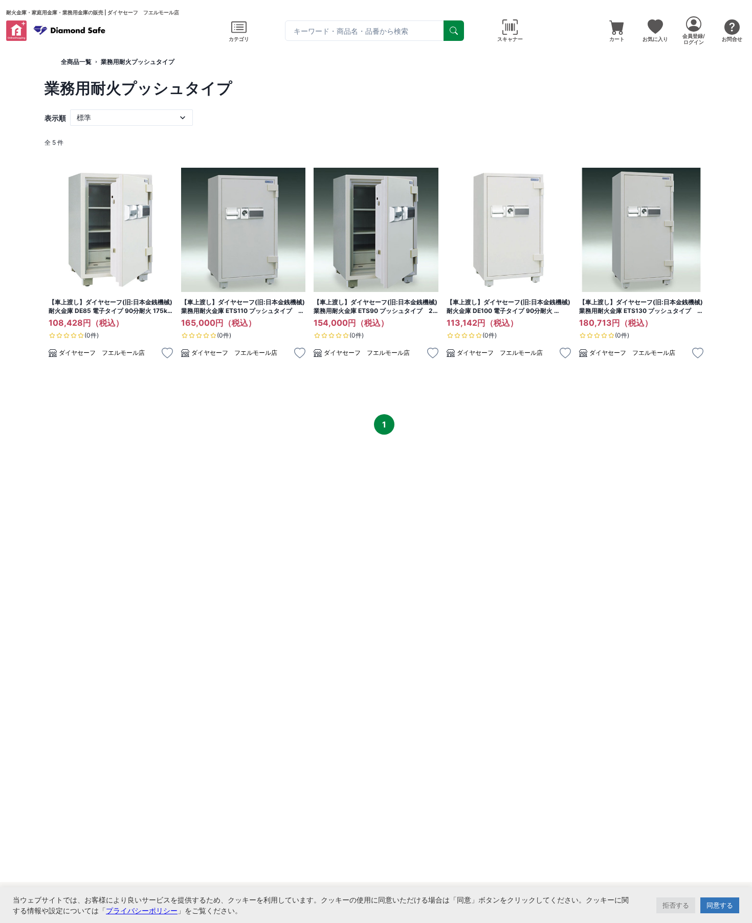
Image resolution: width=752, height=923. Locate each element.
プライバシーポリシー (142, 910)
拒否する (675, 905)
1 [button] (384, 424)
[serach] (454, 30)
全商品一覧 (76, 61)
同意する (719, 905)
